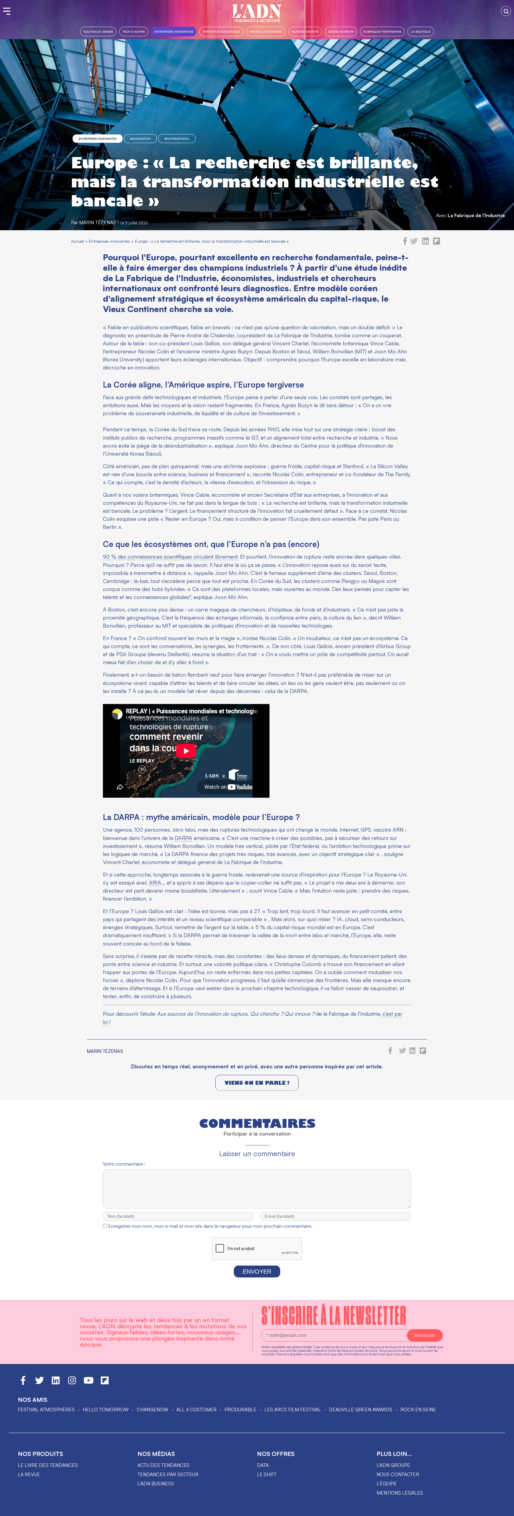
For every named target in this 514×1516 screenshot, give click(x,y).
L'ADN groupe (393, 1465)
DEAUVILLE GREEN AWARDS (360, 1409)
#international (176, 138)
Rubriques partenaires (382, 31)
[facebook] (405, 243)
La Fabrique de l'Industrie (476, 215)
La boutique (421, 31)
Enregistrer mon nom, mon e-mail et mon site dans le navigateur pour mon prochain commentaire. (210, 1226)
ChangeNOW (152, 1409)
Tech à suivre (134, 31)
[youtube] (89, 1383)
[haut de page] (503, 1508)
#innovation (140, 138)
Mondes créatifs (305, 31)
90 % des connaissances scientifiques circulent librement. (171, 556)
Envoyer (257, 1271)
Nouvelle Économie (266, 31)
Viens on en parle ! (257, 1083)
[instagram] (72, 1383)
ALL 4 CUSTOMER (196, 1409)
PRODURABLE (240, 1409)
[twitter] (414, 243)
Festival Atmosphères (46, 1409)
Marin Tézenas (97, 222)
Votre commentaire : (124, 1164)
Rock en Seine (418, 1409)
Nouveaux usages (98, 31)
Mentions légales (400, 1493)
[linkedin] (425, 243)
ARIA (155, 882)
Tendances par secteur (167, 1474)
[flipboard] (436, 243)
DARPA (183, 838)
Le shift (267, 1474)
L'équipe (387, 1484)
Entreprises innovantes (173, 31)
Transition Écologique (221, 31)
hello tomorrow (106, 1409)
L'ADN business (155, 1484)
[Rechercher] (506, 11)
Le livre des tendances (48, 1465)
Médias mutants (341, 31)
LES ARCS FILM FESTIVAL (292, 1409)
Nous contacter (398, 1474)
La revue (29, 1474)
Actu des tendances (163, 1465)
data (263, 1465)
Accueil (77, 241)
